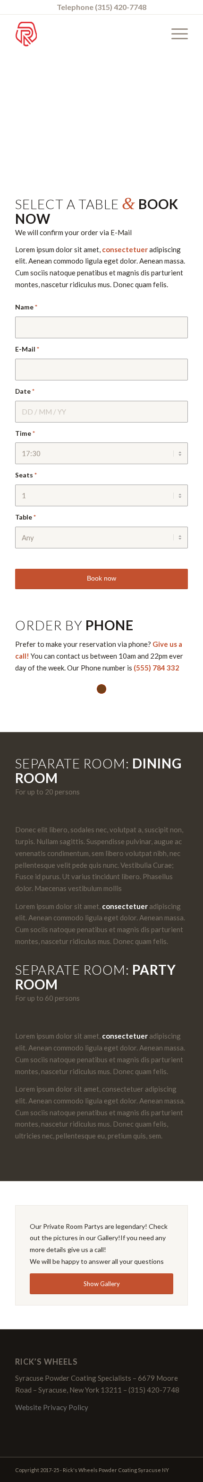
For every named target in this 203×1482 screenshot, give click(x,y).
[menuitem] (175, 34)
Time (25, 433)
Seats (26, 475)
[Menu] (175, 34)
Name (26, 307)
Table (25, 517)
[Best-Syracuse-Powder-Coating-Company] (84, 34)
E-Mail (27, 349)
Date (24, 391)
